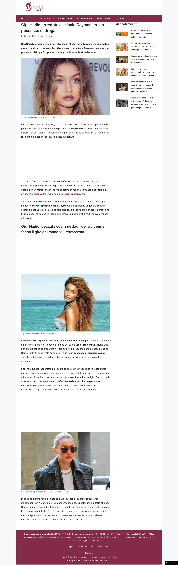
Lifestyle (26, 18)
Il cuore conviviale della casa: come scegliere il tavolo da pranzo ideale (144, 59)
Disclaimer (85, 560)
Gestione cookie (171, 563)
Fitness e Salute (46, 18)
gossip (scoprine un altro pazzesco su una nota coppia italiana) (66, 515)
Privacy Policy (73, 560)
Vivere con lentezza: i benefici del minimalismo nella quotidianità (141, 33)
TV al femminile (105, 18)
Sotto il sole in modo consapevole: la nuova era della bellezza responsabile (142, 72)
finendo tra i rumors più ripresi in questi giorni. (59, 194)
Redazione (96, 560)
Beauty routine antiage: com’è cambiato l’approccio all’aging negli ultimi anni (143, 46)
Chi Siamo (106, 560)
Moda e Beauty (65, 18)
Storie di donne (85, 18)
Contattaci (107, 546)
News (122, 18)
